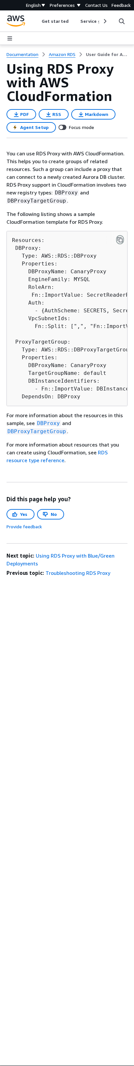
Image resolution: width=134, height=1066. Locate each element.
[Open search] (121, 21)
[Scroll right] (104, 21)
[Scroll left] (37, 21)
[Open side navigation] (9, 38)
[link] (106, 54)
